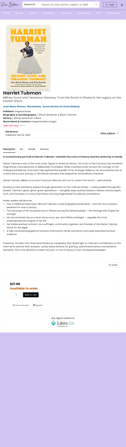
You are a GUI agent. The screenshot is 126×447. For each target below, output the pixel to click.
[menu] (63, 13)
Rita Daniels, (34, 106)
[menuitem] (6, 13)
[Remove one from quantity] (12, 295)
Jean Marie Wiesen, (15, 106)
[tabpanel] (63, 207)
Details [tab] (31, 149)
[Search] (96, 5)
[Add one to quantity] (20, 295)
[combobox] (31, 4)
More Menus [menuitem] (113, 13)
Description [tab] (9, 149)
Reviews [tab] (44, 149)
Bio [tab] (21, 149)
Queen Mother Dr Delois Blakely (61, 106)
